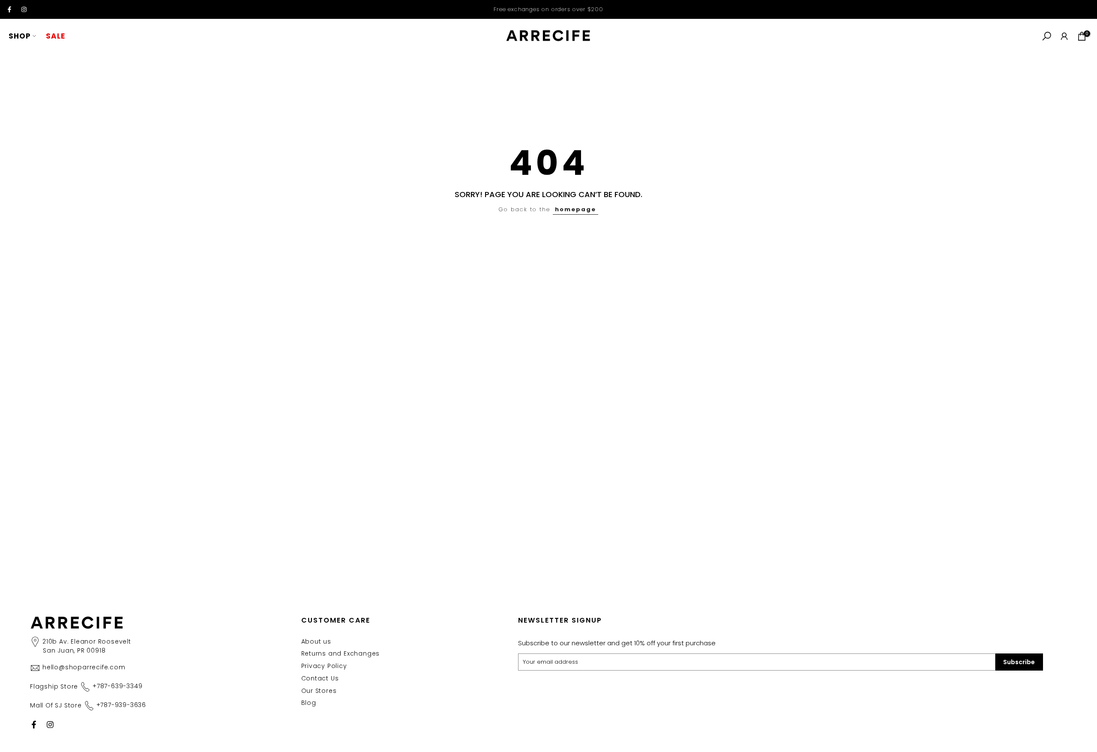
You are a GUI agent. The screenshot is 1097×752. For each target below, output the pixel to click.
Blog (308, 702)
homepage (575, 209)
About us (316, 641)
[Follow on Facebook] (9, 9)
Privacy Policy (324, 666)
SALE (55, 36)
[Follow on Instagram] (24, 9)
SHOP (20, 36)
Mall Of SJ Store (88, 705)
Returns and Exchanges (340, 653)
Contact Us (320, 678)
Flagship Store (86, 686)
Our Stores (319, 690)
